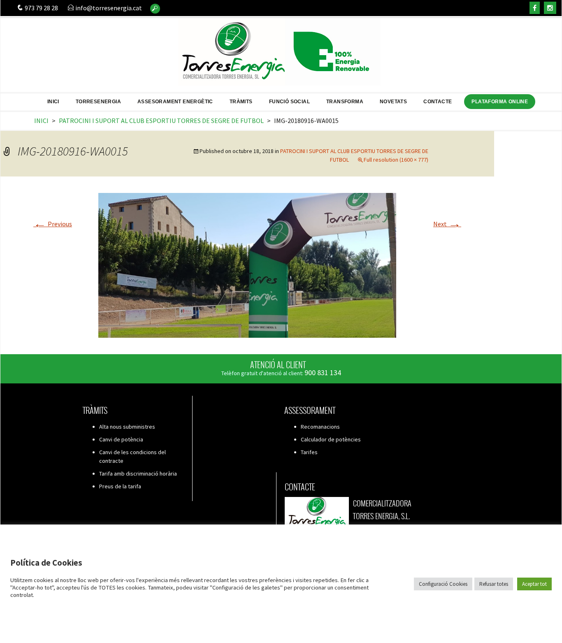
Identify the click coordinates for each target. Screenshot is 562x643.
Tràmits (241, 101)
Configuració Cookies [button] (443, 583)
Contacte (437, 101)
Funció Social (289, 101)
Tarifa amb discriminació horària (138, 473)
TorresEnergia (98, 101)
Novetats (393, 101)
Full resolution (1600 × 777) (396, 159)
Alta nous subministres (127, 426)
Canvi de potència (121, 439)
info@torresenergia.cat (108, 8)
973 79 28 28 (40, 8)
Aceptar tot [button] (534, 583)
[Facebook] (534, 7)
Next (447, 224)
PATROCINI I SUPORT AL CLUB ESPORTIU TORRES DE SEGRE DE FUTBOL (161, 120)
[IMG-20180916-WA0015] (247, 264)
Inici (53, 101)
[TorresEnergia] (281, 48)
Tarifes (309, 452)
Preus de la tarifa (120, 486)
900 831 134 (322, 372)
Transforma (344, 101)
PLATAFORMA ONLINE (499, 101)
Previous (52, 224)
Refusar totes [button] (493, 583)
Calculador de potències (331, 439)
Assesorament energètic (175, 101)
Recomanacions (320, 426)
